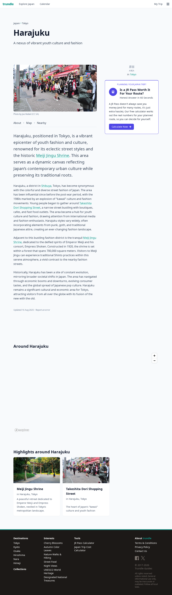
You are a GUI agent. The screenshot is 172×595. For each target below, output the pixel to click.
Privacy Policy (142, 547)
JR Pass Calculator (84, 543)
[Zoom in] (154, 355)
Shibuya (46, 186)
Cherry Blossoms (53, 543)
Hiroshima (19, 555)
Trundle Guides (143, 568)
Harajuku (25, 494)
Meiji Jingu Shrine (52, 155)
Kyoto (16, 547)
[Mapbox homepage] (21, 430)
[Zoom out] (154, 360)
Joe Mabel (26, 114)
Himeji (17, 563)
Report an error (43, 309)
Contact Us (141, 551)
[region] (86, 392)
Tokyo (25, 23)
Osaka (16, 551)
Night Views (50, 565)
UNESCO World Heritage (52, 571)
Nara (16, 559)
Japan (26, 4)
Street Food (50, 561)
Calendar (45, 4)
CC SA (35, 114)
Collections (19, 569)
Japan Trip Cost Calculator (82, 548)
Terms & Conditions (146, 543)
